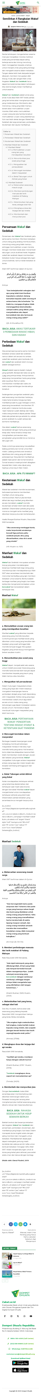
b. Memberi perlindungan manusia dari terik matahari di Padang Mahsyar (22, 195)
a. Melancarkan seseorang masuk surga (22, 186)
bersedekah (11, 977)
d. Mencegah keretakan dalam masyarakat (21, 171)
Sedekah (16, 841)
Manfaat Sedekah (16, 183)
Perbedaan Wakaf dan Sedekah (17, 138)
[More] (30, 1224)
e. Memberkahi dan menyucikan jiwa (20, 215)
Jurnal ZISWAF (21, 16)
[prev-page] (3, 1281)
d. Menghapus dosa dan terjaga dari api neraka (21, 209)
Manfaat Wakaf (14, 147)
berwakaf (6, 587)
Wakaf (28, 16)
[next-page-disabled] (6, 1281)
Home (13, 16)
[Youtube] (31, 1316)
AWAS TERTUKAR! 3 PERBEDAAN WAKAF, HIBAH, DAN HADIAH (19, 331)
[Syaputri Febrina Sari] (9, 27)
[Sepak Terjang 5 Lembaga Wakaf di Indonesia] (7, 1256)
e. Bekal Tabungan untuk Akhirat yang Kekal (22, 177)
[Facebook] (11, 1224)
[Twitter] (16, 1224)
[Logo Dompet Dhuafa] (20, 3)
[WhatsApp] (20, 1224)
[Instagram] (11, 1316)
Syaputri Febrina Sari (17, 26)
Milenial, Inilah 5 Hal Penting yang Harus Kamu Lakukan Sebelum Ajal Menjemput (28, 1237)
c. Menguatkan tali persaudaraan (19, 165)
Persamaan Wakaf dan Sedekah (17, 134)
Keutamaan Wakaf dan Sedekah (18, 141)
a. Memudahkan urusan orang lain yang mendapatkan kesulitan (21, 152)
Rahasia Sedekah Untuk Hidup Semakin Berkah (19, 1113)
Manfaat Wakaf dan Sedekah (16, 145)
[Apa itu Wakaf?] (7, 1265)
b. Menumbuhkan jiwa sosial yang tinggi (21, 159)
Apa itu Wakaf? (26, 473)
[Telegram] (25, 1224)
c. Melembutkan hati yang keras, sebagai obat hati (22, 203)
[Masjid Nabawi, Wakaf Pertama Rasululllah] (7, 1273)
